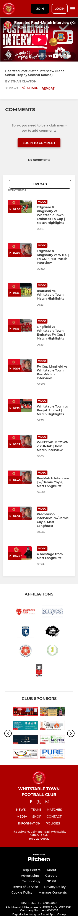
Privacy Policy (55, 887)
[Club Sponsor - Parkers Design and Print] (25, 726)
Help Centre (31, 870)
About (51, 870)
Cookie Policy (21, 892)
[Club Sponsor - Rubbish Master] (52, 740)
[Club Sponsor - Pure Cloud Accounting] (52, 755)
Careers (51, 876)
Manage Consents (53, 892)
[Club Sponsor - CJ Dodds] (25, 740)
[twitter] (39, 802)
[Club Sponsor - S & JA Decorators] (25, 755)
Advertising (30, 876)
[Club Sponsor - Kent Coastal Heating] (52, 726)
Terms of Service (25, 887)
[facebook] (31, 802)
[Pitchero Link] (39, 860)
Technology (31, 881)
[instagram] (47, 802)
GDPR (51, 881)
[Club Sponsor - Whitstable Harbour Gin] (52, 712)
